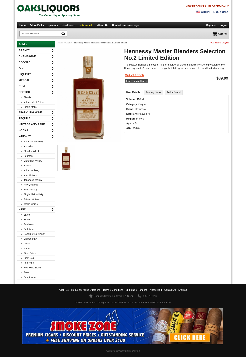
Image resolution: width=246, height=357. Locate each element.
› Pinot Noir (27, 258)
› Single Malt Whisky (32, 194)
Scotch (36, 92)
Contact (125, 25)
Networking (156, 290)
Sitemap (182, 290)
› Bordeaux (27, 224)
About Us (102, 25)
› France (26, 165)
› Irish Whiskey (29, 175)
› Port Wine (27, 263)
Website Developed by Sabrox (123, 351)
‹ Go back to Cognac (219, 42)
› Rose (25, 272)
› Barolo (26, 214)
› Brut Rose (27, 229)
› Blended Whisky (31, 151)
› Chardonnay (29, 238)
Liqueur (36, 74)
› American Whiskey (32, 141)
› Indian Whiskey (30, 170)
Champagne (36, 56)
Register (211, 25)
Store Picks (37, 25)
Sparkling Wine (36, 112)
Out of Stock (134, 75)
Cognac (36, 62)
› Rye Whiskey (29, 189)
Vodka (36, 130)
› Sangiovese (28, 277)
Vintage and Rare (36, 124)
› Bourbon (27, 156)
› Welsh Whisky (29, 204)
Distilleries (68, 25)
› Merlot (25, 248)
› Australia (27, 146)
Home (22, 25)
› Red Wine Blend (31, 267)
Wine (36, 209)
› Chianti (26, 243)
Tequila (36, 118)
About (64, 290)
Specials (53, 25)
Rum (36, 86)
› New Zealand (29, 184)
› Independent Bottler (32, 102)
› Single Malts (29, 107)
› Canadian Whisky (31, 160)
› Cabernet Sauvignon (33, 234)
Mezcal (36, 80)
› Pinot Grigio (28, 253)
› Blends (26, 97)
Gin (36, 68)
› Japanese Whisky (31, 180)
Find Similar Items (136, 81)
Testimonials (85, 25)
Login (223, 25)
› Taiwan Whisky (30, 199)
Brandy (36, 50)
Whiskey (36, 136)
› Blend (25, 219)
